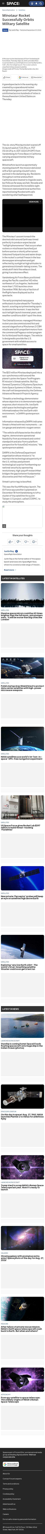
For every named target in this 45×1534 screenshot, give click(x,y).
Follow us (25, 77)
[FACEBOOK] (16, 551)
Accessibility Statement (12, 1499)
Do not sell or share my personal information (19, 1519)
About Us (6, 1474)
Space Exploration (8, 10)
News (5, 30)
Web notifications (9, 1509)
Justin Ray (15, 30)
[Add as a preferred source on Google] (11, 1464)
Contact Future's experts (12, 1479)
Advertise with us (9, 1504)
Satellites (22, 10)
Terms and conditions (11, 1484)
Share (8, 77)
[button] (40, 3)
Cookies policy (8, 1494)
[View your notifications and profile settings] (36, 3)
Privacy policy (8, 1489)
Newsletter (38, 77)
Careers (6, 1514)
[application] (22, 215)
